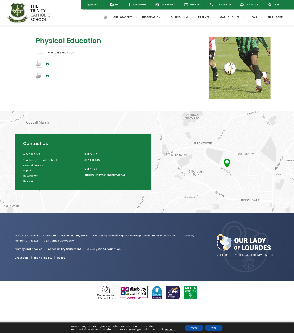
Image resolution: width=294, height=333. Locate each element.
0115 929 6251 (92, 160)
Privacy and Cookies (28, 249)
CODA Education (109, 249)
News (253, 17)
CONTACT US (223, 4)
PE (47, 65)
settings (170, 329)
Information (151, 17)
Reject (213, 327)
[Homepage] (105, 18)
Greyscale (23, 258)
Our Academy (122, 17)
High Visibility (44, 258)
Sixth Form (275, 17)
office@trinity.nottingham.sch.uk (104, 175)
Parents (204, 17)
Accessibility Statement (64, 249)
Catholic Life (229, 17)
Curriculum (179, 17)
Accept (194, 327)
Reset (61, 258)
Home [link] (39, 52)
